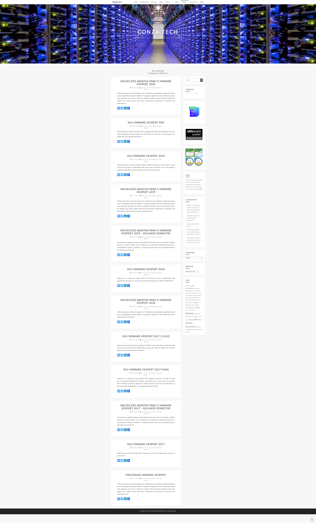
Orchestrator (194, 300)
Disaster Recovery (194, 293)
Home (135, 2)
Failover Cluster (192, 295)
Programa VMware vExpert (146, 474)
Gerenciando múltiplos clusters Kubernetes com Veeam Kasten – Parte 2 (194, 232)
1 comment (158, 339)
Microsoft (193, 2)
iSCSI (186, 297)
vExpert (193, 310)
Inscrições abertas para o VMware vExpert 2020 (146, 83)
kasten (190, 297)
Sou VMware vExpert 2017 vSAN (146, 369)
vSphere (187, 329)
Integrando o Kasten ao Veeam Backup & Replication (193, 218)
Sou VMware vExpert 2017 (146, 444)
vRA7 (198, 320)
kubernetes (196, 297)
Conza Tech (117, 2)
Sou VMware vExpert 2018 (146, 269)
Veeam (176, 2)
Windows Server (194, 329)
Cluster (191, 291)
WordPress (162, 511)
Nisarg (174, 511)
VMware (184, 2)
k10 (188, 297)
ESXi (186, 295)
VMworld (191, 320)
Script (196, 302)
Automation (196, 288)
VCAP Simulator (144, 2)
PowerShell (188, 302)
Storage (187, 305)
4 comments (158, 272)
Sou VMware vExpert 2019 (146, 155)
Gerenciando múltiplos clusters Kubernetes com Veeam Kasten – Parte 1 (194, 240)
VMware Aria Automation (191, 316)
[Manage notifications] (312, 519)
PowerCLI (199, 300)
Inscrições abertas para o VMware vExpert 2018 (146, 301)
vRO (197, 327)
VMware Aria (197, 314)
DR (200, 293)
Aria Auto (190, 285)
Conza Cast (154, 2)
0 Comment (158, 87)
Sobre (161, 2)
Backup (187, 291)
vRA (195, 319)
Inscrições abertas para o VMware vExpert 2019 (146, 190)
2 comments (158, 373)
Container (196, 290)
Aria (186, 285)
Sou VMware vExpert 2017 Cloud (146, 336)
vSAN (200, 327)
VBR (191, 305)
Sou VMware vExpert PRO (146, 122)
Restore (192, 302)
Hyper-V (199, 295)
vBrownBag (195, 305)
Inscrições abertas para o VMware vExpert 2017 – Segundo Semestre (146, 407)
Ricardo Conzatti (146, 87)
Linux (200, 297)
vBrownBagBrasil (190, 308)
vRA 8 (201, 319)
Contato (167, 2)
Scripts (202, 2)
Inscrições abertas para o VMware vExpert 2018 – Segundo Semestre (146, 232)
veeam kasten (188, 310)
